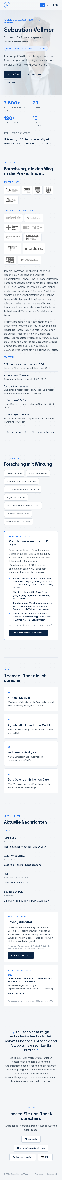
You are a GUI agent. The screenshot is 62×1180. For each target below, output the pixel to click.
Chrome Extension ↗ (21, 955)
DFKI (47, 1157)
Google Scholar (24, 1157)
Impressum (39, 1174)
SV (6, 4)
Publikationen (33, 74)
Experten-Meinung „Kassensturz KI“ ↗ (24, 864)
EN (48, 5)
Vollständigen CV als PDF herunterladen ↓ (31, 432)
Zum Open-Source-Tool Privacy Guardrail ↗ (26, 900)
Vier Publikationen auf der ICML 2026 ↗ (25, 846)
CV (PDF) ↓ (13, 74)
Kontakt (11, 82)
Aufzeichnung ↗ (16, 993)
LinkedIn (32, 1139)
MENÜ (55, 5)
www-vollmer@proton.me (32, 1148)
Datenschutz (52, 1174)
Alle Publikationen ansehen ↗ (28, 633)
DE (43, 5)
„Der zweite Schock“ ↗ (16, 882)
